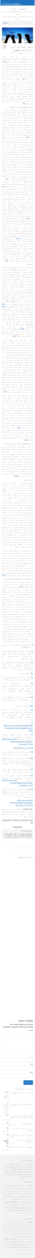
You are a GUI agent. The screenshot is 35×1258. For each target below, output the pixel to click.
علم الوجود (23, 1199)
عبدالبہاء (29, 1199)
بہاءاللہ (11, 844)
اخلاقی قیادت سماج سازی (22, 1104)
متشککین (20, 1202)
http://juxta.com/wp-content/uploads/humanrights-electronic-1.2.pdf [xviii (21, 802)
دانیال (21, 1193)
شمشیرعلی (18, 1196)
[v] (6, 179)
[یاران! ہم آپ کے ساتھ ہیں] (17, 870)
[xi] (3, 304)
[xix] (3, 575)
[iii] (24, 104)
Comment (30, 1030)
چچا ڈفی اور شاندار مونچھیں (24, 1140)
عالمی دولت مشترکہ (9, 1196)
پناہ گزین (9, 1207)
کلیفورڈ (27, 1213)
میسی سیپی (15, 1204)
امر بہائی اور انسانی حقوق (23, 1129)
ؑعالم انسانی (24, 1185)
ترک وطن (12, 1191)
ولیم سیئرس (19, 1207)
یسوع (18, 1213)
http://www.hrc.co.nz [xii (23, 748)
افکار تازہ (17, 8)
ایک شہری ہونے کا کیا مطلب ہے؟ (21, 1147)
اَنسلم (19, 1188)
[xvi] (18, 428)
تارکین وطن (18, 1191)
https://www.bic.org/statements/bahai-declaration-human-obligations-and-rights (18, 728)
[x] (14, 302)
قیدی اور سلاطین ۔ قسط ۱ (23, 1092)
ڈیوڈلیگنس (23, 1210)
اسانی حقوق (17, 1185)
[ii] (23, 79)
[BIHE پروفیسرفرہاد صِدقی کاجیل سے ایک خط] (17, 986)
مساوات (28, 847)
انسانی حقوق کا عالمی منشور (22, 844)
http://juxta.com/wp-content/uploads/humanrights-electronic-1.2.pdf (17, 741)
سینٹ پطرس (24, 1196)
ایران (15, 1188)
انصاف (14, 844)
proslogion (31, 1185)
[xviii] (16, 476)
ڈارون (30, 1210)
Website (31, 1072)
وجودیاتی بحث (29, 1207)
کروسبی (31, 1213)
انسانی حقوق (16, 53)
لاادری (13, 1199)
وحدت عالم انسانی (18, 847)
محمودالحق (11, 1201)
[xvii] (26, 440)
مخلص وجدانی (29, 1204)
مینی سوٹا (8, 1204)
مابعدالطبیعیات (28, 1202)
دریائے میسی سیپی (13, 1193)
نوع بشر (24, 847)
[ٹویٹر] (10, 1)
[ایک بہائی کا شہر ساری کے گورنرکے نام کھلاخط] (17, 946)
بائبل (12, 1188)
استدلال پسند (10, 1185)
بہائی (31, 1227)
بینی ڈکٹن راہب (26, 1227)
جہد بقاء (6, 1191)
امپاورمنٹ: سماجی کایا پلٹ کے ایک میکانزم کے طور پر (21, 1117)
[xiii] (22, 329)
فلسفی (18, 1199)
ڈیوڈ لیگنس (14, 1210)
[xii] (3, 307)
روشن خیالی (30, 1196)
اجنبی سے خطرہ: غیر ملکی (22, 1135)
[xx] (21, 587)
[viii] (17, 238)
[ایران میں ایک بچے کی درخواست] (17, 908)
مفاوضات (22, 1204)
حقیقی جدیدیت (27, 1123)
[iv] (27, 137)
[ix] (6, 261)
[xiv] (14, 336)
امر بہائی (30, 844)
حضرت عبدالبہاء (28, 1193)
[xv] (5, 392)
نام (32, 1056)
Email (31, 1064)
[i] (5, 62)
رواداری (5, 1193)
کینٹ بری (22, 1213)
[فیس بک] (8, 1)
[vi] (3, 187)
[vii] (27, 219)
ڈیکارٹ (7, 1210)
